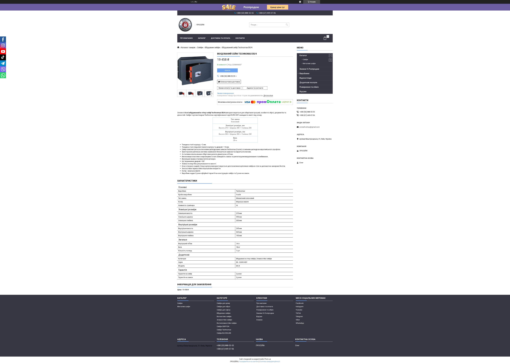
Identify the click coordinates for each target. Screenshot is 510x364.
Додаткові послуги (308, 82)
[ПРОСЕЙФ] (185, 25)
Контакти (240, 38)
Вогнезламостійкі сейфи (227, 323)
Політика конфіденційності (270, 361)
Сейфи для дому (223, 303)
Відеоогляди (305, 78)
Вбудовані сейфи (212, 47)
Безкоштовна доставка (230, 82)
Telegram (299, 316)
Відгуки (302, 91)
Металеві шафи (309, 63)
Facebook (300, 303)
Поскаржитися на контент (248, 361)
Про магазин (186, 38)
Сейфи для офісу (223, 310)
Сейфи (200, 47)
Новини (259, 320)
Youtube (299, 310)
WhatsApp (300, 323)
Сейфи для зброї (223, 307)
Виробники (304, 73)
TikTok (298, 313)
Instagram (299, 307)
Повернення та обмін (309, 87)
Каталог (202, 38)
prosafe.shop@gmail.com (309, 127)
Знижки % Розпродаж (309, 69)
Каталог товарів (188, 47)
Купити (227, 70)
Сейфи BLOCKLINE (224, 333)
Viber (298, 320)
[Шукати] (286, 24)
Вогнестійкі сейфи (224, 316)
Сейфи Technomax (224, 330)
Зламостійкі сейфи (224, 320)
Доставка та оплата (220, 38)
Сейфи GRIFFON (223, 326)
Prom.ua (268, 359)
